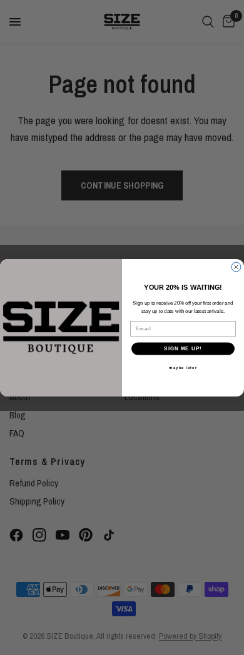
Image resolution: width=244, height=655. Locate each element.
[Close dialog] (236, 267)
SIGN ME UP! (183, 349)
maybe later (183, 367)
